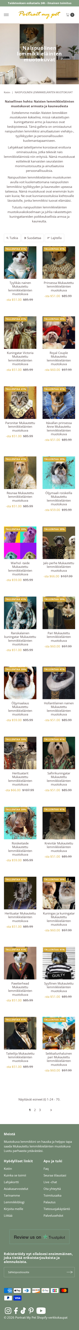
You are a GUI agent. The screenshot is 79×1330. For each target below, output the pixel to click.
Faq (46, 1169)
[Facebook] (16, 1310)
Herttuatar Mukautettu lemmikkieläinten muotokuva (20, 917)
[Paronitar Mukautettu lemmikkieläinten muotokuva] (20, 402)
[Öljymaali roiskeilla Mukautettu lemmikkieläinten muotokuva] (59, 472)
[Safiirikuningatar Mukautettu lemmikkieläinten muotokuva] (59, 753)
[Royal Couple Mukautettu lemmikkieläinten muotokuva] (59, 332)
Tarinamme (12, 1195)
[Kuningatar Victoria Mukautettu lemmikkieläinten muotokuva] (20, 332)
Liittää (8, 1215)
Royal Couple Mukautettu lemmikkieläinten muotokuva (59, 358)
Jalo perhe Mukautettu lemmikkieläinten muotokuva (58, 566)
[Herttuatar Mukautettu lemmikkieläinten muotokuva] (20, 893)
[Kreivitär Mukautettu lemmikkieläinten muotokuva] (59, 823)
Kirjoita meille (13, 1209)
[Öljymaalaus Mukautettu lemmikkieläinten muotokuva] (20, 683)
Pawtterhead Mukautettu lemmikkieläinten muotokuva (20, 989)
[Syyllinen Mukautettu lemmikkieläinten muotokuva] (59, 963)
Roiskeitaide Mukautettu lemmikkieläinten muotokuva (20, 848)
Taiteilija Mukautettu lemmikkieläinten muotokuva (20, 1057)
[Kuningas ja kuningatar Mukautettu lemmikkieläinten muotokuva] (59, 893)
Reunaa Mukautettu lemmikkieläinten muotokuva (20, 496)
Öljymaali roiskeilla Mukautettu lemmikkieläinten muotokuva (58, 498)
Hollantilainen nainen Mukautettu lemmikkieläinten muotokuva (59, 708)
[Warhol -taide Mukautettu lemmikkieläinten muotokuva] (20, 542)
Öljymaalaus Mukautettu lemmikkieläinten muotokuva (20, 708)
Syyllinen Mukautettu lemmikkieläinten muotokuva (59, 987)
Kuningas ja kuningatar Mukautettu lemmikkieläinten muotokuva (59, 918)
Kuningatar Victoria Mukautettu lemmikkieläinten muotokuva (20, 358)
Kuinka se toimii (15, 1175)
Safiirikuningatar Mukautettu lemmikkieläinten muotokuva (59, 778)
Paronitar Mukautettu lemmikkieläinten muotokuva (20, 426)
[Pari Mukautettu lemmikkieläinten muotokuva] (59, 612)
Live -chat (50, 1182)
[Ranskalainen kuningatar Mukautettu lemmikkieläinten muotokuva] (20, 612)
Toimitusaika (52, 1195)
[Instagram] (8, 1310)
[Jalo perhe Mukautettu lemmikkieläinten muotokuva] (59, 542)
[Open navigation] (6, 15)
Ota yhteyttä (52, 1189)
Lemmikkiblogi (14, 1202)
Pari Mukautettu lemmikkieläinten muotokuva (59, 637)
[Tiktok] (23, 1310)
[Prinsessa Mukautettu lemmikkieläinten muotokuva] (59, 262)
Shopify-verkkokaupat (52, 1317)
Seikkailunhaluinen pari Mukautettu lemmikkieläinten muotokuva (59, 1059)
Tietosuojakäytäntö (57, 1209)
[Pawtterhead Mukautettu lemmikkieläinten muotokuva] (20, 963)
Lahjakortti (11, 1182)
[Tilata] (70, 1272)
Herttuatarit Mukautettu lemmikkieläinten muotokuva (20, 778)
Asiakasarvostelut (16, 1189)
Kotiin (7, 92)
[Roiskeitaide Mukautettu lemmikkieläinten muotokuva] (20, 823)
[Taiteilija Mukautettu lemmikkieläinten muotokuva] (20, 1033)
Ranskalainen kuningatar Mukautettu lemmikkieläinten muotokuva (20, 638)
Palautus (50, 1202)
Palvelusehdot (53, 1215)
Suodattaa (34, 238)
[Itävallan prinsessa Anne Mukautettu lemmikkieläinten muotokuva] (59, 402)
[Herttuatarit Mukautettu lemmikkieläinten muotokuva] (20, 753)
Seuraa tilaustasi (55, 1175)
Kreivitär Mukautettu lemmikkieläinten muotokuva (59, 847)
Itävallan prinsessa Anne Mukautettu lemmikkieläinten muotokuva (59, 428)
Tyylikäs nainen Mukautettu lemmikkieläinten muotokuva (20, 288)
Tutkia (14, 238)
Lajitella (56, 238)
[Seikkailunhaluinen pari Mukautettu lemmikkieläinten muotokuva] (59, 1033)
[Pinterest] (31, 1310)
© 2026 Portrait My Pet (20, 1317)
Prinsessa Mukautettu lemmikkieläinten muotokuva (59, 286)
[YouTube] (41, 1310)
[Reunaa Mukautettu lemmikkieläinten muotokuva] (20, 472)
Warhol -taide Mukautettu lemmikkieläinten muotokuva (20, 568)
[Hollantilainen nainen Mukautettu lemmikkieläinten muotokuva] (59, 683)
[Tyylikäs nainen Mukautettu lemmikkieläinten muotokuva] (20, 262)
